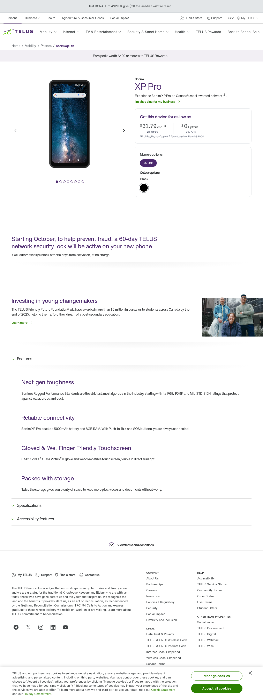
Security (152, 608)
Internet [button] (69, 31)
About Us (152, 578)
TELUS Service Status (212, 584)
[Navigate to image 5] (71, 181)
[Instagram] (42, 627)
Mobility (30, 45)
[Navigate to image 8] (83, 181)
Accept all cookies (217, 688)
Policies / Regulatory (160, 602)
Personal (12, 18)
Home (16, 45)
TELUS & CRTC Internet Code (166, 646)
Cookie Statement (163, 689)
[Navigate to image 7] (79, 181)
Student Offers (207, 608)
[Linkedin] (54, 627)
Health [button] (180, 31)
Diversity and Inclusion (161, 620)
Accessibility (206, 578)
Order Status (205, 596)
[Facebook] (18, 627)
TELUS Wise (205, 646)
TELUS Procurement (210, 628)
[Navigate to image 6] (75, 181)
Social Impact (119, 18)
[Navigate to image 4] (68, 181)
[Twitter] (30, 627)
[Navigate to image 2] (60, 181)
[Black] (144, 188)
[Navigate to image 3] (64, 181)
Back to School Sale (243, 31)
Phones (46, 45)
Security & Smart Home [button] (145, 31)
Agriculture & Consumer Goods (83, 18)
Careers (151, 590)
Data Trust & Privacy (160, 634)
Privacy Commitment (37, 693)
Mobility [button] (46, 31)
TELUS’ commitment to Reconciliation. (37, 614)
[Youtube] (67, 627)
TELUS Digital (206, 634)
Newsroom (153, 596)
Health (50, 18)
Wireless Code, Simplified (163, 658)
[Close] (250, 672)
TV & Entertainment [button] (101, 31)
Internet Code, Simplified (163, 652)
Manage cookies (217, 676)
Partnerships (154, 584)
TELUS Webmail (208, 640)
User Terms (204, 602)
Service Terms (155, 664)
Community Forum (209, 590)
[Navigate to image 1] (57, 181)
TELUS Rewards (208, 31)
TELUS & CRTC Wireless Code (166, 640)
